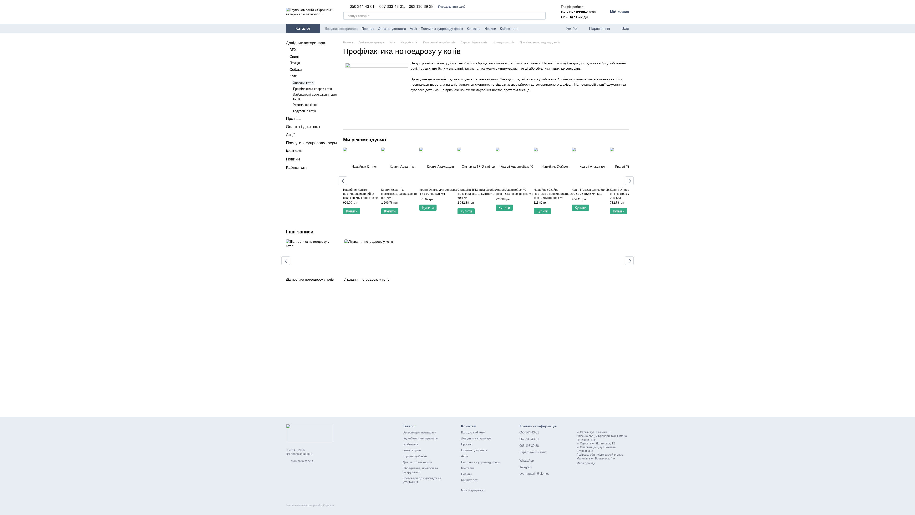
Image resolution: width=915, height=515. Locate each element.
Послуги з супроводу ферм (442, 29)
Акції (413, 29)
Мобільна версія (301, 461)
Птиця (295, 63)
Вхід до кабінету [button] (473, 432)
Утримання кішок (305, 105)
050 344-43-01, (363, 7)
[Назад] (343, 180)
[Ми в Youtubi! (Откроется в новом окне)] (530, 29)
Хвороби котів (303, 83)
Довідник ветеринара (341, 29)
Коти (293, 76)
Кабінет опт (509, 29)
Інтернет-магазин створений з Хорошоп (310, 505)
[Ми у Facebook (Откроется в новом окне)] (524, 29)
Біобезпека (410, 444)
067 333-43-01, (392, 7)
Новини (490, 29)
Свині (294, 56)
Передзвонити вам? (451, 6)
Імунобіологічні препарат (420, 438)
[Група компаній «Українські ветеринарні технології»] (309, 433)
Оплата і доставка (392, 29)
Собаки (296, 69)
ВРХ (293, 50)
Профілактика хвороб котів (312, 89)
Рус (575, 28)
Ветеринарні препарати (419, 432)
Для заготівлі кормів (417, 462)
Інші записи (299, 231)
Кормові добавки (415, 456)
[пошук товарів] (542, 16)
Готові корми (412, 450)
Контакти (474, 29)
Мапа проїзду (586, 463)
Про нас (367, 29)
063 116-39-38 (421, 7)
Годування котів (304, 111)
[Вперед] (629, 180)
